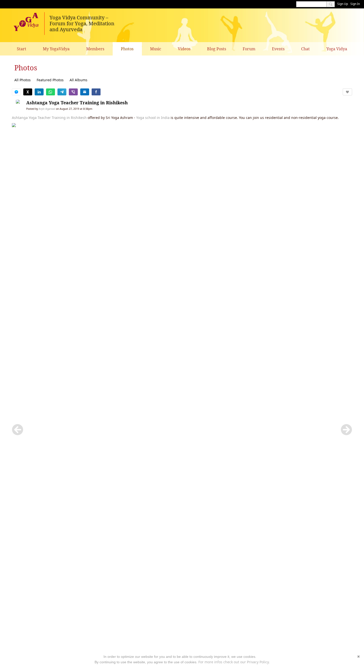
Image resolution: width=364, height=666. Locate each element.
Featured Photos (50, 80)
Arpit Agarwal (47, 109)
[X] (27, 91)
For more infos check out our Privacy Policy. (234, 662)
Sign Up (342, 4)
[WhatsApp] (50, 91)
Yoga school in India (153, 117)
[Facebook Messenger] (16, 91)
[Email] (84, 91)
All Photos (22, 80)
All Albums (78, 80)
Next (346, 429)
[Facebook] (96, 91)
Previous (17, 429)
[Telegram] (61, 91)
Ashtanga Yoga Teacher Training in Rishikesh (77, 103)
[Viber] (73, 91)
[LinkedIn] (39, 91)
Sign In (355, 4)
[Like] (347, 91)
